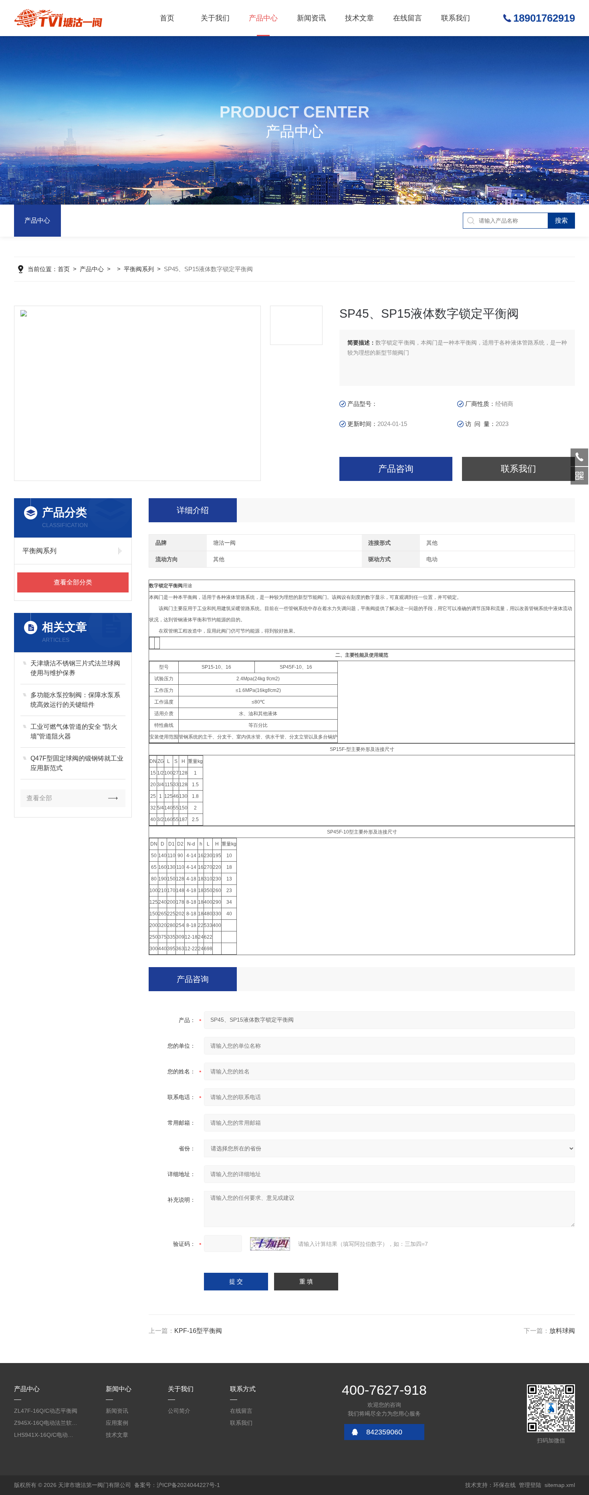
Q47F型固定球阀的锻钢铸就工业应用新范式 (76, 763)
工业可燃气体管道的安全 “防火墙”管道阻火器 (73, 731)
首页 (167, 18)
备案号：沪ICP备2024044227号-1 (177, 1485)
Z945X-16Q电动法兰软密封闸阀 (46, 1423)
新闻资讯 (311, 18)
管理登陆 (530, 1485)
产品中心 (263, 18)
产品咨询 (396, 469)
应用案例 (117, 1423)
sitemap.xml (560, 1485)
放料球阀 (562, 1330)
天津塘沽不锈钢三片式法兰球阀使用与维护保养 (75, 668)
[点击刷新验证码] (270, 1244)
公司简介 (179, 1411)
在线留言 (407, 18)
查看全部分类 (73, 582)
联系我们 (455, 18)
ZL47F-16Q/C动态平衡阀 (45, 1411)
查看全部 (39, 798)
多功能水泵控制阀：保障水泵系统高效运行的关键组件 (75, 700)
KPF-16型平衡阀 (198, 1330)
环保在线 (504, 1485)
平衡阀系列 (139, 269)
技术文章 (359, 18)
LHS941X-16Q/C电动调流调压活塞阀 (46, 1435)
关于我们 (215, 18)
